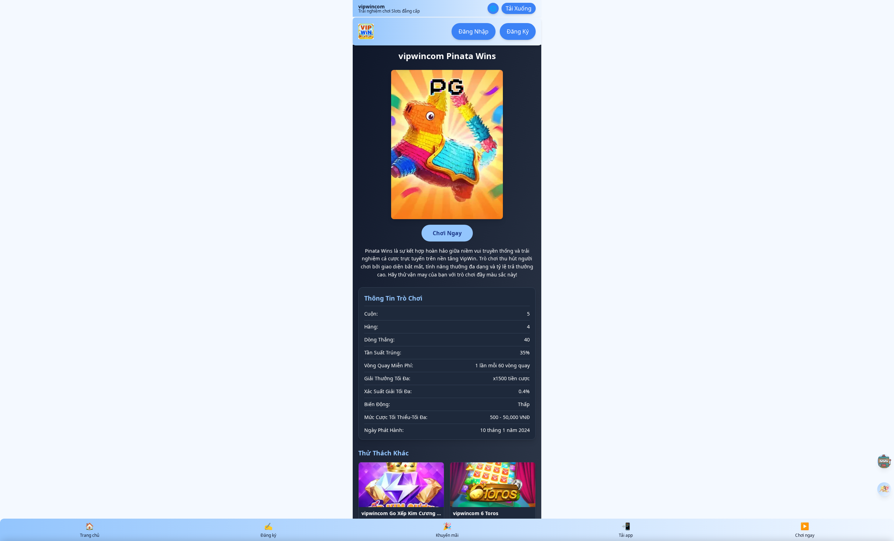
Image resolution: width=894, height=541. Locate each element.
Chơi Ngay (447, 233)
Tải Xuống (519, 8)
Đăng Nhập (474, 31)
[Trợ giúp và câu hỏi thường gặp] (884, 461)
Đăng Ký (518, 31)
